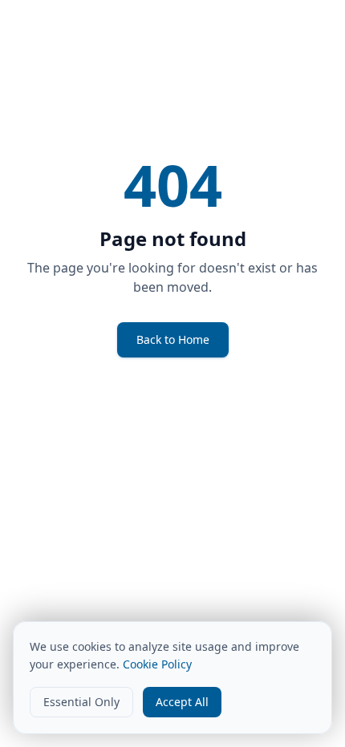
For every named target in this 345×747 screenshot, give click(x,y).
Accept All (182, 701)
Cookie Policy (157, 664)
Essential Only (81, 701)
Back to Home (172, 339)
